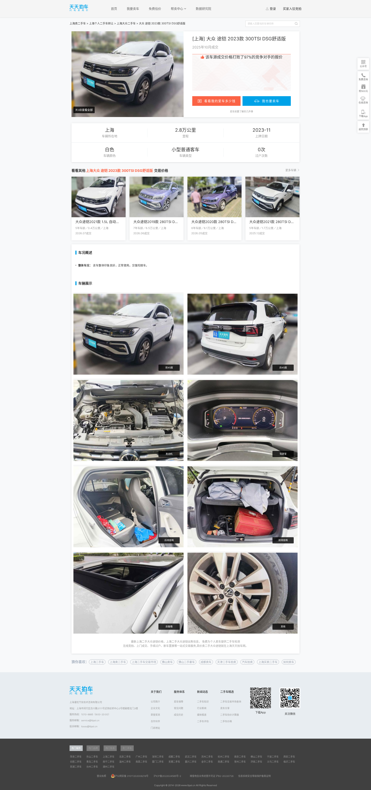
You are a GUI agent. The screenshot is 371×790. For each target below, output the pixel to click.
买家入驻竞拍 (292, 9)
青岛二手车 (92, 761)
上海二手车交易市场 (144, 662)
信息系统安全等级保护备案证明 (254, 776)
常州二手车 (240, 761)
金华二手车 (207, 761)
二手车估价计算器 (229, 714)
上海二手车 (97, 662)
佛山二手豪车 (187, 662)
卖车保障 (178, 701)
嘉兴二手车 (191, 761)
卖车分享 (225, 708)
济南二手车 (256, 761)
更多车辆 (290, 170)
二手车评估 (203, 721)
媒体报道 (201, 714)
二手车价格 (226, 721)
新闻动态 (202, 691)
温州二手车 (125, 761)
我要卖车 (133, 9)
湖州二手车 (108, 766)
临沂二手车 (289, 761)
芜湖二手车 (76, 766)
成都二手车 (174, 756)
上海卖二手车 (78, 23)
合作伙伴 (155, 721)
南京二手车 (240, 756)
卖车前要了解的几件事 (241, 111)
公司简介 (155, 701)
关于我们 (156, 691)
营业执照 (101, 776)
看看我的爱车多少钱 (220, 101)
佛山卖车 (167, 662)
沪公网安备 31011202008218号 (131, 776)
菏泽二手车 (76, 756)
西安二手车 (289, 756)
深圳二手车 (158, 756)
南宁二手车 (108, 761)
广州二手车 (141, 756)
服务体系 (179, 691)
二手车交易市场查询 (230, 701)
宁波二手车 (273, 756)
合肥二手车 (76, 761)
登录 (273, 9)
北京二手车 (125, 756)
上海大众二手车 (126, 23)
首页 (114, 9)
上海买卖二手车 (268, 662)
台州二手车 (92, 766)
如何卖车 (288, 662)
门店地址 (155, 727)
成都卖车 (206, 662)
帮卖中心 (177, 9)
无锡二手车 (174, 761)
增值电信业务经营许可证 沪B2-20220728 (211, 776)
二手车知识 (203, 701)
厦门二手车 (158, 761)
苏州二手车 (207, 756)
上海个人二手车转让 (101, 23)
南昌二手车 (141, 761)
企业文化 (155, 708)
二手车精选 (227, 691)
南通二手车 (223, 761)
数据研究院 (203, 9)
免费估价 (155, 9)
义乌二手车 (273, 761)
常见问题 (178, 708)
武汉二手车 (191, 756)
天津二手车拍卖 (226, 662)
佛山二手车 (256, 756)
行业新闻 (201, 708)
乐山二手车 (92, 756)
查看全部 (87, 109)
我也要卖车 (270, 101)
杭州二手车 (223, 756)
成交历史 (178, 714)
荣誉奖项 (155, 714)
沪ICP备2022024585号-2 (167, 776)
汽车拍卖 (247, 662)
